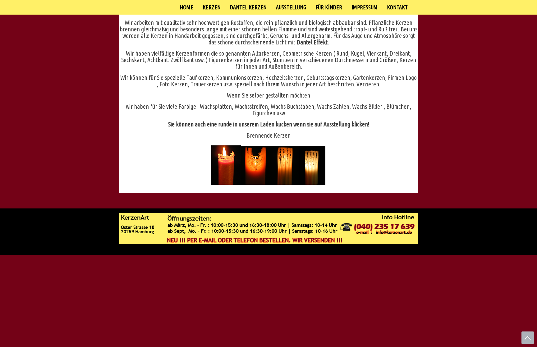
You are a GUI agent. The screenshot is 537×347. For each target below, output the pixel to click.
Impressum (364, 7)
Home (186, 7)
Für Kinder (328, 7)
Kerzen (212, 7)
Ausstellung (291, 7)
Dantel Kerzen (248, 7)
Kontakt (397, 7)
